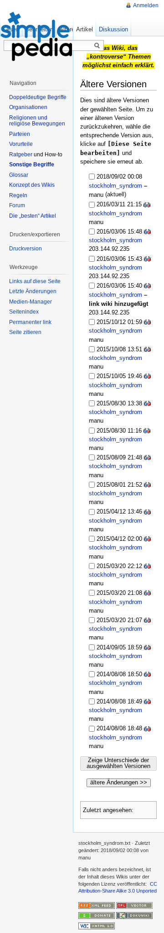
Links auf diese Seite (35, 281)
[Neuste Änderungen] (96, 905)
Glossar (18, 175)
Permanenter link (30, 322)
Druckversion (25, 248)
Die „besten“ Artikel (32, 216)
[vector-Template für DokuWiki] (134, 905)
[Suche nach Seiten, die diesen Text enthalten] (97, 46)
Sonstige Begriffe (31, 164)
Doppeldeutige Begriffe (38, 97)
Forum (17, 205)
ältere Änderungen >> (118, 782)
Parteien (19, 134)
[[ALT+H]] (36, 36)
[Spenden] (96, 915)
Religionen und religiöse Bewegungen (37, 121)
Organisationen (28, 107)
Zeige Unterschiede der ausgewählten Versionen (118, 763)
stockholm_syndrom (115, 185)
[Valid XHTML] (96, 925)
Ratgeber (20, 154)
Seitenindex (24, 312)
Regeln (18, 195)
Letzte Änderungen (32, 291)
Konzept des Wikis (32, 185)
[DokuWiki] (134, 915)
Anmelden (146, 5)
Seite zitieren (25, 332)
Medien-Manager (30, 302)
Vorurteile (21, 144)
